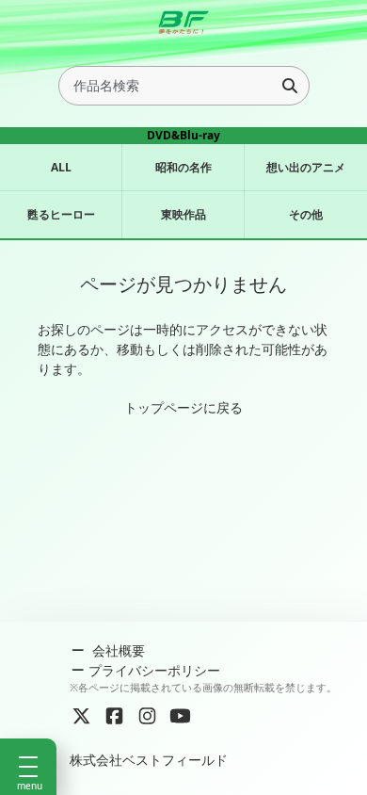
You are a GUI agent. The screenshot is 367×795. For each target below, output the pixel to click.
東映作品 (183, 214)
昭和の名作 (183, 167)
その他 (306, 214)
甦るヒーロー (61, 214)
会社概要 (116, 650)
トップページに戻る (183, 407)
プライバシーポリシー (154, 670)
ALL (61, 167)
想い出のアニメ (305, 167)
